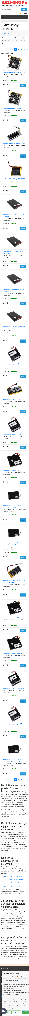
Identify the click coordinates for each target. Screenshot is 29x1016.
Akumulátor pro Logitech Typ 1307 (12, 724)
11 (24, 49)
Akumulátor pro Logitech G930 (11, 470)
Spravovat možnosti (16, 1012)
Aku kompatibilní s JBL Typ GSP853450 (14, 179)
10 (21, 49)
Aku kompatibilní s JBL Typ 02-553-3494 (14, 72)
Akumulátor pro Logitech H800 (11, 364)
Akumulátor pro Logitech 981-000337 (13, 434)
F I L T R (6, 33)
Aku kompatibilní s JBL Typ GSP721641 (14, 143)
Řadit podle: (4, 53)
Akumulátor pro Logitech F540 (11, 617)
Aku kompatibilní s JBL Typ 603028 (12, 108)
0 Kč (22, 13)
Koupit (23, 85)
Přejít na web (25, 1012)
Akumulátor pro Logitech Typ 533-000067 (14, 688)
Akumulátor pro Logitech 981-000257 (13, 653)
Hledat (24, 9)
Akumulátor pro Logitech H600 (11, 399)
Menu (3, 17)
